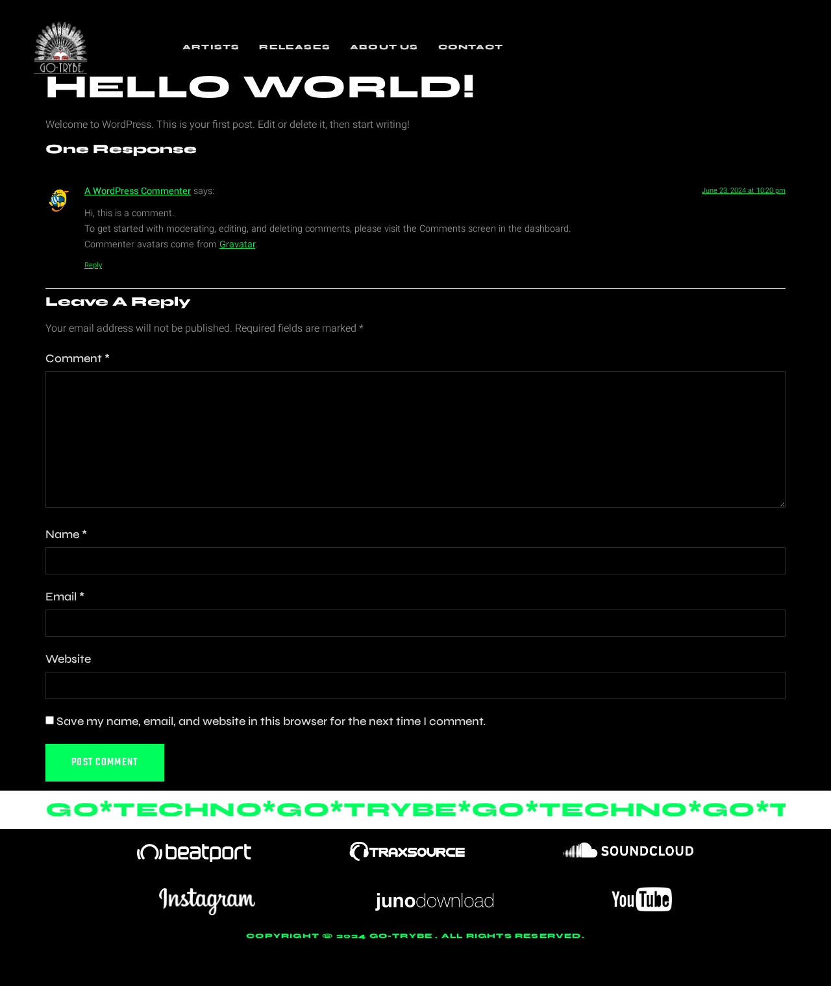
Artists (211, 47)
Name (66, 534)
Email (64, 596)
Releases (294, 47)
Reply (93, 265)
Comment (77, 358)
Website (68, 659)
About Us (384, 47)
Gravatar (237, 244)
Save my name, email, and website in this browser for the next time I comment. (271, 721)
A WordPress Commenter (137, 191)
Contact (470, 47)
